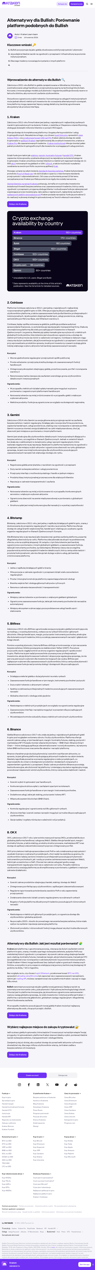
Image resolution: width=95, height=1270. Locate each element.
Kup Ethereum (39, 1144)
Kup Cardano (38, 1153)
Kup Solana (37, 1157)
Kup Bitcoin (37, 1141)
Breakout (39, 1228)
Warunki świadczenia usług (11, 1212)
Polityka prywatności (26, 1206)
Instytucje (6, 1113)
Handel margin (8, 1104)
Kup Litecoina (38, 1160)
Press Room (37, 1110)
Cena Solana (69, 1113)
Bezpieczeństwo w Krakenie (44, 1097)
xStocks (23, 1232)
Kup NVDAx (6, 1178)
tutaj (53, 1247)
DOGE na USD (7, 1157)
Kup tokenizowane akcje (13, 1174)
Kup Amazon (69, 1150)
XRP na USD (7, 1147)
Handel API (6, 1117)
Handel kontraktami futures (13, 1107)
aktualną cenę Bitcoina (27, 976)
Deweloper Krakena (41, 1107)
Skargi (35, 1126)
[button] (93, 1264)
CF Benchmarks (33, 1232)
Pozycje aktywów (40, 1117)
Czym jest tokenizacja (42, 1187)
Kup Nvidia (68, 1141)
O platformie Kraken (42, 1093)
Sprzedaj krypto (8, 1100)
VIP (45, 1228)
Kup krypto (6, 1097)
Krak (58, 1232)
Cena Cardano (70, 1110)
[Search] (87, 4)
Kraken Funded (8, 1129)
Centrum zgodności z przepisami (13, 1209)
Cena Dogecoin (70, 1104)
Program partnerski (41, 1113)
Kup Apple (68, 1147)
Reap (42, 1232)
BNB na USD (7, 1150)
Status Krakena (39, 1120)
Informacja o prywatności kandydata (69, 1212)
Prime (63, 1232)
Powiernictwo (76, 1232)
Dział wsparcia (39, 1123)
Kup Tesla (68, 1144)
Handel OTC (7, 1110)
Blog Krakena (38, 1104)
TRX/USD (6, 1163)
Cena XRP (68, 1107)
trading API (21, 978)
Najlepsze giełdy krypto (42, 1194)
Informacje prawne (48, 1212)
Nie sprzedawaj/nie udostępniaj (65, 1206)
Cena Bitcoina (69, 1097)
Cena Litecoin (69, 1117)
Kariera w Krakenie (40, 1100)
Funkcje (6, 1093)
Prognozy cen (69, 1123)
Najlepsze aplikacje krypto (43, 1190)
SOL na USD (7, 1153)
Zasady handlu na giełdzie (31, 1212)
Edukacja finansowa (42, 1174)
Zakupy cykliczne (9, 1123)
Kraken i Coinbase (40, 1197)
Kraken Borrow (8, 1126)
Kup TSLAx (6, 1181)
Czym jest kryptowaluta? (43, 1178)
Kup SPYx (6, 1187)
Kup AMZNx (7, 1190)
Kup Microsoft (70, 1157)
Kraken (14, 1228)
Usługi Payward (13, 1232)
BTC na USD (73, 973)
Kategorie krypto (71, 1120)
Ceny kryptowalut (72, 1093)
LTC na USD (6, 1166)
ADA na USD (7, 1160)
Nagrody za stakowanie (11, 1120)
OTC (68, 1232)
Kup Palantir (69, 1153)
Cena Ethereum (70, 1100)
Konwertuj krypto (10, 1137)
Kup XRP (36, 1150)
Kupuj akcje (70, 1137)
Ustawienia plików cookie (44, 1206)
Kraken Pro (22, 1228)
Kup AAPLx (6, 1184)
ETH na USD (6, 1144)
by (7, 1223)
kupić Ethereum (42, 973)
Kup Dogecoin (38, 1147)
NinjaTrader (31, 1228)
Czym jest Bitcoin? (40, 1184)
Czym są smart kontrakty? (43, 1181)
